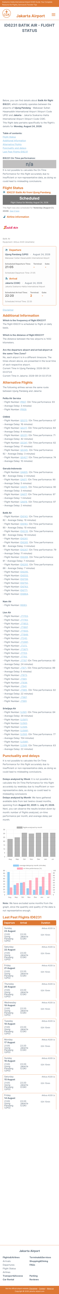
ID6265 (24, 542)
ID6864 (24, 594)
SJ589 (23, 727)
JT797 (23, 660)
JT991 (23, 701)
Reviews (34, 1279)
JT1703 (24, 616)
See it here (14, 211)
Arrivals (7, 1261)
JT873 (23, 675)
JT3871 (24, 649)
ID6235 (24, 531)
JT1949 (24, 634)
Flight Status (9, 137)
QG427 (23, 457)
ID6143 (24, 516)
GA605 (24, 472)
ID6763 (24, 586)
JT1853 (24, 623)
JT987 (23, 697)
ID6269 (24, 557)
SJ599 (23, 745)
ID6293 (24, 564)
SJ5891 (24, 730)
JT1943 (24, 631)
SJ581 (23, 712)
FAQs (32, 1264)
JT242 (23, 638)
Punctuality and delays (14, 148)
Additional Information (14, 140)
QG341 (23, 442)
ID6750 (24, 583)
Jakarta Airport (30, 16)
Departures (8, 1264)
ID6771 (23, 590)
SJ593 (23, 734)
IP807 (23, 402)
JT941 (23, 686)
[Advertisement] (29, 66)
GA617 (23, 494)
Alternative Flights (12, 144)
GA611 (23, 479)
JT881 (23, 679)
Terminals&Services (40, 1257)
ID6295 (24, 571)
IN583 (23, 605)
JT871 (23, 667)
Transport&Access (13, 1275)
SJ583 (23, 723)
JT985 (23, 690)
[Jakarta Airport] (6, 13)
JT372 (23, 645)
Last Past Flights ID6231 (15, 151)
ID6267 (24, 549)
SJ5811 (23, 719)
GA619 (23, 501)
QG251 (23, 435)
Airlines (6, 1272)
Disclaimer (33, 1288)
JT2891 (24, 642)
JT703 (23, 653)
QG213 (23, 420)
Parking (34, 1275)
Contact (42, 1288)
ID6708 (24, 579)
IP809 (23, 409)
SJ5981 (24, 741)
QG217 (23, 428)
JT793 (23, 656)
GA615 (23, 487)
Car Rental (8, 1279)
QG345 (24, 450)
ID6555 (24, 575)
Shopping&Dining (39, 1261)
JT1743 (24, 620)
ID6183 (24, 524)
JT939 (23, 682)
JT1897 (24, 627)
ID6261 (23, 538)
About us (50, 1288)
